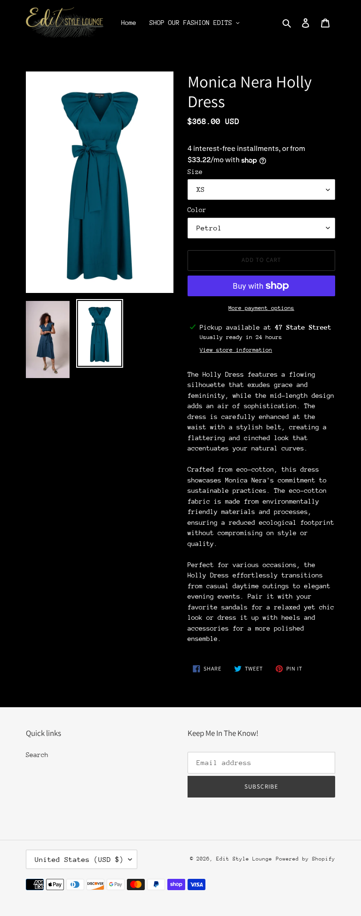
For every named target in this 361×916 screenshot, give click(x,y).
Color (197, 209)
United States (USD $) (79, 859)
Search (37, 754)
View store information (236, 350)
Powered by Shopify (305, 859)
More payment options (261, 308)
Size (195, 171)
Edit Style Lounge (244, 859)
